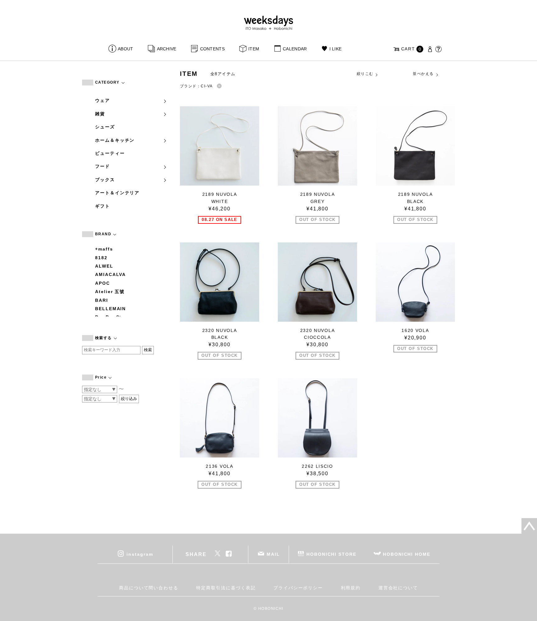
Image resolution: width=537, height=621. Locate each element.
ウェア (102, 100)
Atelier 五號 (110, 291)
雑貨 (100, 113)
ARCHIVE (166, 48)
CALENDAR (295, 48)
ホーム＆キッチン (115, 140)
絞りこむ (365, 73)
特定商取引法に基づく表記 (225, 587)
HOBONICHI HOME (406, 553)
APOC (102, 283)
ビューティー (110, 153)
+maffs (104, 248)
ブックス (105, 179)
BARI (101, 300)
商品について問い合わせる (148, 587)
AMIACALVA (110, 274)
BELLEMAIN (110, 308)
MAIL (273, 553)
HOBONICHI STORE (331, 553)
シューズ (105, 126)
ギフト (102, 206)
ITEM (253, 48)
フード (102, 166)
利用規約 (351, 587)
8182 (101, 257)
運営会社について (398, 587)
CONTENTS (212, 48)
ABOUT (125, 48)
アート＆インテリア (117, 192)
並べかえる (423, 73)
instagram (139, 553)
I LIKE (335, 48)
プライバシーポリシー (298, 587)
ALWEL (104, 266)
